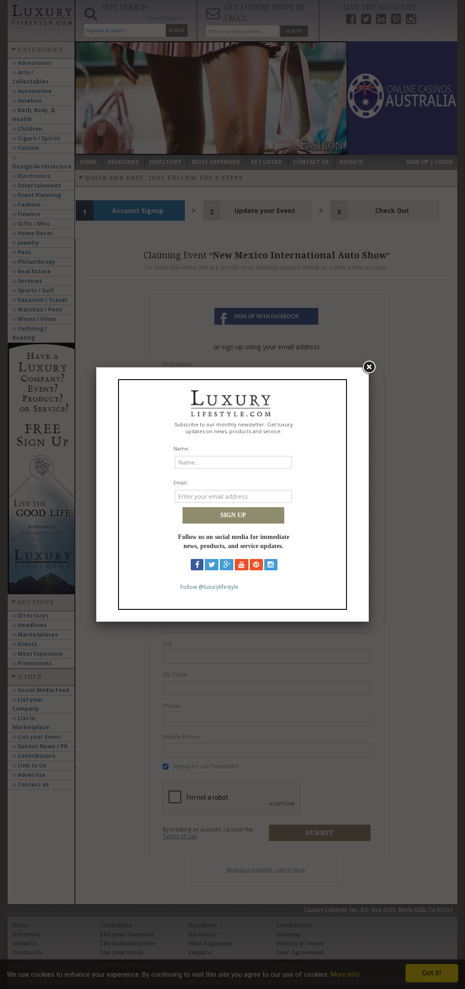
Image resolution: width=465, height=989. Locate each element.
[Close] (369, 367)
